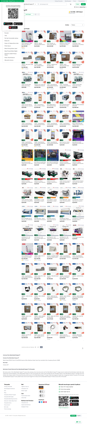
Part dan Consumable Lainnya (11, 38)
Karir (5, 390)
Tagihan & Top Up (25, 386)
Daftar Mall (23, 397)
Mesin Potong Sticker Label (11, 48)
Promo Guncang (7, 409)
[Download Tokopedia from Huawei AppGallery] (74, 404)
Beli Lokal (6, 406)
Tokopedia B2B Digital (8, 396)
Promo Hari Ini (7, 404)
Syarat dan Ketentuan (25, 404)
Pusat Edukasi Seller (25, 395)
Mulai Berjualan (68, 1)
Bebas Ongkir (24, 390)
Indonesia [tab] (73, 415)
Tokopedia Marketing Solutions (10, 398)
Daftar (83, 4)
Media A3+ (7, 40)
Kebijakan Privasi (24, 406)
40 (38, 347)
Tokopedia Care (81, 1)
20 (35, 347)
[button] (80, 7)
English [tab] (78, 415)
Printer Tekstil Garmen (10, 57)
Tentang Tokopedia (58, 1)
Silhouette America (9, 60)
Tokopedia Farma (7, 402)
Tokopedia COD (24, 388)
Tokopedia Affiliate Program (10, 394)
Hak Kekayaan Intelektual (9, 388)
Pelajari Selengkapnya (63, 407)
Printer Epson (8, 45)
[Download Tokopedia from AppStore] (74, 401)
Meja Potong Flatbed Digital (11, 51)
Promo (74, 1)
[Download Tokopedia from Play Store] (74, 398)
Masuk (77, 4)
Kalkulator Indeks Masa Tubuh (10, 400)
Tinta (6, 35)
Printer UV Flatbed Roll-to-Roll (11, 43)
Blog (5, 392)
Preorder (7, 33)
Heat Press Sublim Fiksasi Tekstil (10, 54)
